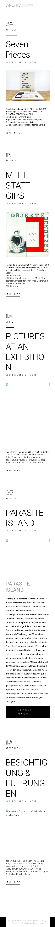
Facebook (22, 920)
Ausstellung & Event (21, 62)
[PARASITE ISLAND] (28, 553)
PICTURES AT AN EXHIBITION (25, 352)
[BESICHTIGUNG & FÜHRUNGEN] (28, 831)
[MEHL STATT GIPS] (28, 234)
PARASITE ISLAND (25, 518)
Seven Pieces (18, 49)
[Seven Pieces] (28, 85)
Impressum (15, 923)
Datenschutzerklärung (36, 920)
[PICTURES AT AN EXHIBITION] (28, 413)
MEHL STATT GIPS (18, 185)
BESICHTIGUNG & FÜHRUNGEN (26, 778)
